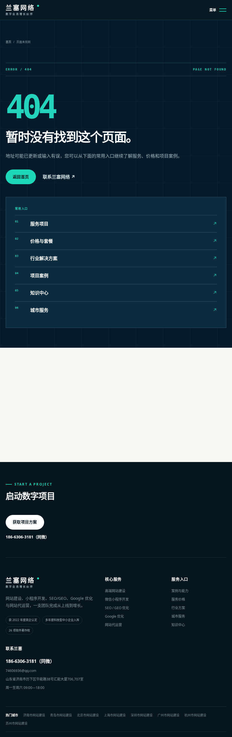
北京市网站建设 (88, 715)
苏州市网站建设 (16, 723)
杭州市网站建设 (195, 715)
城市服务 (178, 616)
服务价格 (178, 599)
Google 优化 (114, 616)
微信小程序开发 (117, 599)
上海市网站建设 (115, 715)
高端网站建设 (115, 590)
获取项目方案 (25, 522)
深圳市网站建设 (141, 715)
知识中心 (178, 624)
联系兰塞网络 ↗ (59, 177)
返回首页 (21, 176)
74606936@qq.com (21, 670)
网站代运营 (113, 624)
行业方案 (178, 607)
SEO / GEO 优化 (117, 607)
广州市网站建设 (168, 715)
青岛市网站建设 (61, 715)
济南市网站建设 (34, 715)
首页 (8, 42)
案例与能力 (179, 590)
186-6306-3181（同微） (27, 537)
